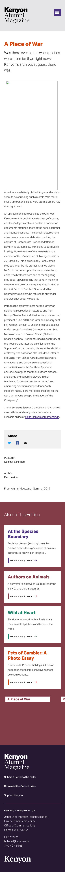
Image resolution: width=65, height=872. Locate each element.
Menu (57, 12)
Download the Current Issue (20, 786)
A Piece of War (18, 699)
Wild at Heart (22, 612)
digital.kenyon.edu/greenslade (42, 417)
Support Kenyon (13, 795)
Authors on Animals (28, 577)
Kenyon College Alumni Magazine (16, 15)
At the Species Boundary (23, 534)
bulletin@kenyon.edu (16, 841)
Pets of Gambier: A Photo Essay (27, 655)
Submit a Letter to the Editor (20, 777)
